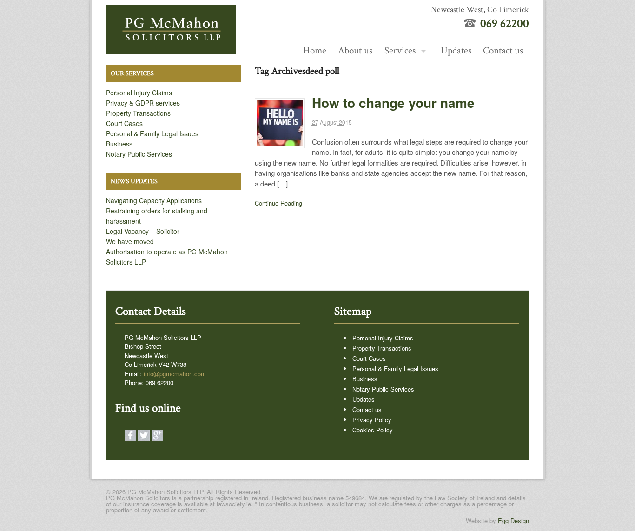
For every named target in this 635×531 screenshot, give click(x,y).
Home (314, 50)
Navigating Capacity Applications (154, 200)
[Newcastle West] (171, 49)
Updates (456, 50)
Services (400, 50)
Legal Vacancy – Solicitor (142, 231)
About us (355, 50)
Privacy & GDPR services (143, 102)
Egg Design (513, 520)
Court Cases (124, 123)
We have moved (130, 241)
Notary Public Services (139, 154)
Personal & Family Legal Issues (152, 133)
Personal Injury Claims (139, 92)
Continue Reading (278, 203)
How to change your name (393, 102)
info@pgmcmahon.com (175, 373)
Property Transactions (138, 113)
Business (119, 143)
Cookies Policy (372, 429)
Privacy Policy (371, 419)
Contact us (503, 50)
